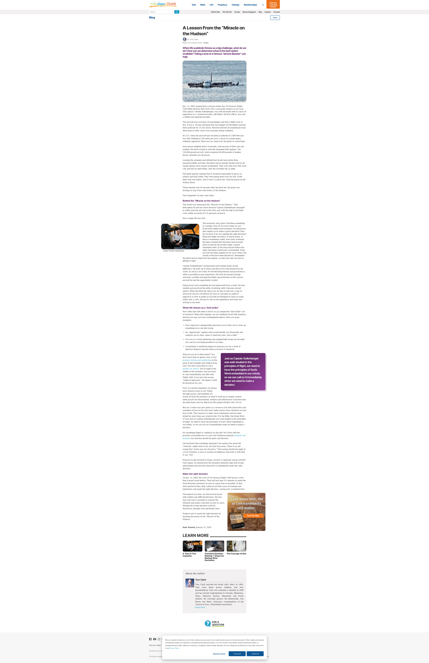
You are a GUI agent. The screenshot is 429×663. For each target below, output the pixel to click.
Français (276, 12)
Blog (260, 12)
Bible (202, 5)
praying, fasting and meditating (197, 360)
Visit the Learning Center (273, 5)
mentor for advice (191, 369)
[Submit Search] (176, 12)
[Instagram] (159, 639)
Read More (200, 607)
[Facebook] (150, 639)
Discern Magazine (249, 12)
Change (235, 5)
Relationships (250, 5)
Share (206, 43)
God (194, 5)
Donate (237, 12)
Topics (275, 17)
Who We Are (227, 12)
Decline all (255, 654)
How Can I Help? (155, 645)
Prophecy (222, 5)
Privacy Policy (174, 648)
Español (268, 12)
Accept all (237, 654)
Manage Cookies (219, 654)
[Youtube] (155, 639)
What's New (215, 12)
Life (211, 5)
